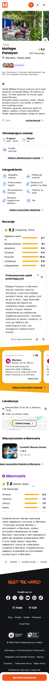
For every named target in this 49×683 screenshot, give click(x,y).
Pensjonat (36, 617)
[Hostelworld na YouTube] (28, 598)
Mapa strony (39, 663)
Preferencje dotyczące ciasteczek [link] (24, 670)
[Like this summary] (37, 339)
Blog (10, 617)
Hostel (6, 45)
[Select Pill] (31, 5)
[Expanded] (6, 562)
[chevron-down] (33, 486)
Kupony (40, 657)
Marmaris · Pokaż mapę (17, 57)
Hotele (27, 617)
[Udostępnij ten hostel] (45, 40)
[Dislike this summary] (43, 339)
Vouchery (8, 663)
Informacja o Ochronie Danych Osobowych (24, 650)
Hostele (18, 617)
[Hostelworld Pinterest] (34, 598)
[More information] (41, 277)
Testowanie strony (23, 663)
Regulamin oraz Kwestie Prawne (20, 657)
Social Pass (24, 624)
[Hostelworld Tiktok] (41, 598)
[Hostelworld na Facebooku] (8, 598)
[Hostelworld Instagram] (21, 598)
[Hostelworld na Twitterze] (15, 598)
